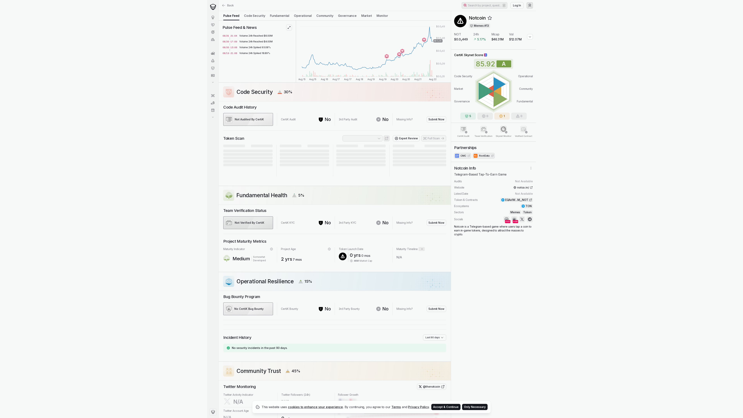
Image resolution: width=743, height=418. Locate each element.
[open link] (386, 138)
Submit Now (436, 119)
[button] (484, 5)
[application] (373, 51)
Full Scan (434, 138)
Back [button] (230, 5)
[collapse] (218, 11)
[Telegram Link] (530, 219)
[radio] (231, 15)
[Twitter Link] (522, 219)
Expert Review (408, 138)
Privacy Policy (418, 407)
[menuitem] (212, 17)
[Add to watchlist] (489, 18)
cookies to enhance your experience (315, 407)
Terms (396, 407)
